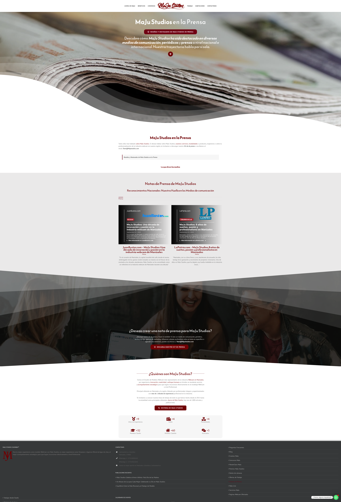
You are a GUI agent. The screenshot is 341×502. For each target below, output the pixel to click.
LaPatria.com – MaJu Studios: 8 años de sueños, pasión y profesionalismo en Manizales (197, 249)
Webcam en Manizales (196, 380)
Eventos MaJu (234, 456)
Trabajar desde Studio (11, 498)
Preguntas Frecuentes (236, 447)
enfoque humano (174, 382)
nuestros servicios (182, 144)
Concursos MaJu (234, 460)
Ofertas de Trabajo (235, 477)
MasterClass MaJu (235, 465)
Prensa (144, 254)
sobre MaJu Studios (142, 144)
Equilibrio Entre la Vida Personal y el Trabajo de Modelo (136, 486)
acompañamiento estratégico (148, 385)
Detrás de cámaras (235, 473)
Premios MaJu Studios (236, 469)
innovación (154, 382)
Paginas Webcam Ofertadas (238, 494)
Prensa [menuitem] (121, 199)
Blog (230, 452)
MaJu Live (232, 486)
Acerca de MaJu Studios (175, 400)
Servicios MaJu (234, 490)
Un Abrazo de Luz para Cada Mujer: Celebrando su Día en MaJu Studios (141, 482)
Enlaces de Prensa (235, 482)
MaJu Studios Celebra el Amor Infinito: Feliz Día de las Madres (138, 477)
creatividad (162, 382)
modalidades (193, 144)
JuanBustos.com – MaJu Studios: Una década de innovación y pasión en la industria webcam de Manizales (144, 249)
